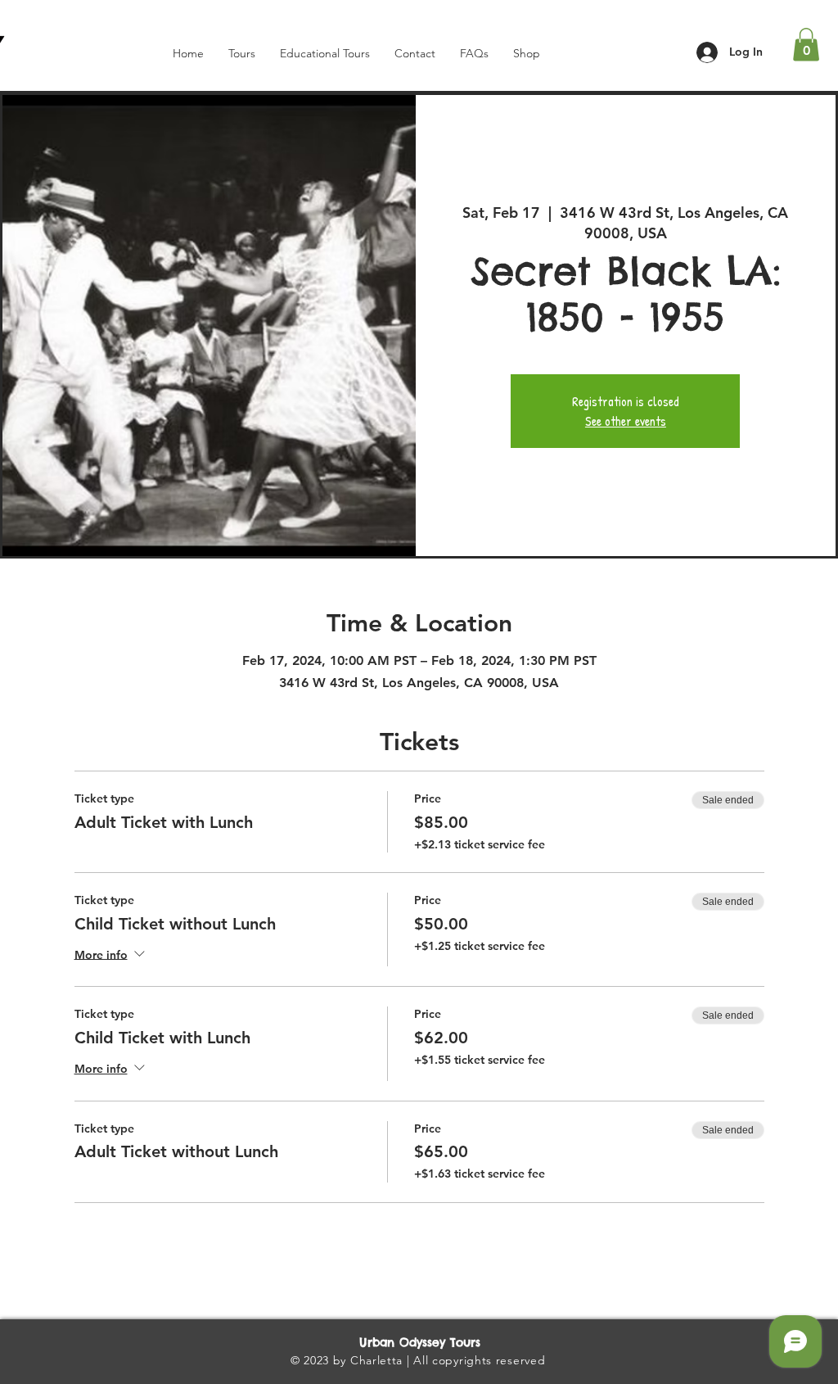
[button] (806, 44)
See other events (625, 421)
